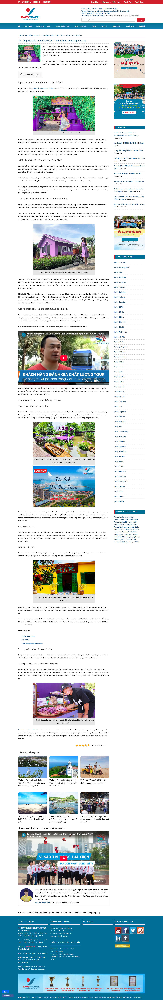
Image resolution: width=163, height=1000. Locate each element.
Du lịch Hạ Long (119, 297)
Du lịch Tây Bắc (119, 387)
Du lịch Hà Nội (119, 382)
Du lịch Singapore (120, 412)
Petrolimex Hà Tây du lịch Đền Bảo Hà (127, 173)
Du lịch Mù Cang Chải (121, 267)
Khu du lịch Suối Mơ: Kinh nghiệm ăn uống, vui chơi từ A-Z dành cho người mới (63, 819)
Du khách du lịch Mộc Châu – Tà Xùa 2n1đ (129, 181)
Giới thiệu (28, 26)
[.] (19, 26)
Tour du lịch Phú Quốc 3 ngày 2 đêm (126, 542)
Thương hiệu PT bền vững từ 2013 (93, 15)
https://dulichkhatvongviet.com (35, 969)
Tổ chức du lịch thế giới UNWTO (61, 954)
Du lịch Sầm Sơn (119, 322)
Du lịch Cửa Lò (119, 327)
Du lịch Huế (118, 407)
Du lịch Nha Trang (120, 357)
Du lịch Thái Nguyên (121, 481)
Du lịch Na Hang (119, 287)
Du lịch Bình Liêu (120, 292)
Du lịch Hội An (118, 491)
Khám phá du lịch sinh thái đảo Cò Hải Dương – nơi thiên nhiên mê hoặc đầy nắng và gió (31, 783)
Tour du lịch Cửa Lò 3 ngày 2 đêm (125, 532)
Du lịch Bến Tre (119, 496)
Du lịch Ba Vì (118, 372)
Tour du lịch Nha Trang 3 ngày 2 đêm (127, 537)
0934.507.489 (34, 960)
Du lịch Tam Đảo (119, 377)
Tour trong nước (43, 26)
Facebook (7, 996)
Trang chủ (21, 35)
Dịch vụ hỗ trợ (80, 26)
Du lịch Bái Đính (119, 456)
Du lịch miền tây (119, 392)
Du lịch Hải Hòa (119, 342)
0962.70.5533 (23, 960)
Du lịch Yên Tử (119, 461)
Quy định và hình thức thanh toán (62, 931)
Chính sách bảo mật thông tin (60, 933)
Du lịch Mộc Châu (120, 282)
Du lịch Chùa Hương (121, 431)
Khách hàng (116, 2)
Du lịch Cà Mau (119, 466)
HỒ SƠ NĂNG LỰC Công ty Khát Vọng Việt (96, 13)
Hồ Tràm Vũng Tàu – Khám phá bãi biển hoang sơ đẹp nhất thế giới (32, 819)
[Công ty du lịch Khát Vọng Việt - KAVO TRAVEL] (29, 14)
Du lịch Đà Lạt (119, 362)
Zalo (5, 992)
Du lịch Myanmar (120, 446)
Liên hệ (142, 26)
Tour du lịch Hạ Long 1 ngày (123, 517)
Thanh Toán (128, 2)
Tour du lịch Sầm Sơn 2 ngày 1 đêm (126, 529)
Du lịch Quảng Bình (120, 347)
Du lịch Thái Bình (120, 476)
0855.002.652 (23, 962)
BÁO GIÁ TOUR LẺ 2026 (90, 9)
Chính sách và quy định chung (61, 928)
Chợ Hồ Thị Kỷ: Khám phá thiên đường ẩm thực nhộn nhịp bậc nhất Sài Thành (94, 819)
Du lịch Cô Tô (118, 307)
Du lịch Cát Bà (119, 312)
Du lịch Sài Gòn (119, 397)
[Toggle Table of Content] (37, 75)
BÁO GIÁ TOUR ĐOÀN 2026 (108, 9)
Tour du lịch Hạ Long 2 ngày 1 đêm (126, 519)
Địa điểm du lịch (31, 35)
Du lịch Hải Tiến (119, 337)
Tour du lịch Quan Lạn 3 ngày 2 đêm (126, 527)
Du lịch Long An (119, 486)
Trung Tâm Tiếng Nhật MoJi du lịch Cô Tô (128, 151)
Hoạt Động (95, 2)
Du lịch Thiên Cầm (120, 332)
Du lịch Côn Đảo (119, 441)
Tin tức (104, 26)
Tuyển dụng (139, 2)
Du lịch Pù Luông (120, 402)
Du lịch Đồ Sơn (119, 317)
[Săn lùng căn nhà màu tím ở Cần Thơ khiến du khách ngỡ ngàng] (29, 53)
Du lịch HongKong (120, 451)
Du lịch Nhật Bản (119, 421)
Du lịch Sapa (118, 272)
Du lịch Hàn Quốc (120, 437)
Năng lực (105, 2)
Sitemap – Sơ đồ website (59, 936)
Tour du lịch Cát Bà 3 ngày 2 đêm (125, 522)
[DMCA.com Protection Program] (122, 946)
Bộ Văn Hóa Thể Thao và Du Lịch (62, 949)
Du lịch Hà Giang (120, 262)
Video (94, 26)
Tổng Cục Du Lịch (56, 951)
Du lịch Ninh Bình (120, 471)
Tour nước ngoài (62, 26)
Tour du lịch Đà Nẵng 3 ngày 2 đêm (126, 534)
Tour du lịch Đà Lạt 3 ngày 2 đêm (125, 539)
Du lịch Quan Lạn (120, 302)
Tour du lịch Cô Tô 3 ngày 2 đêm (125, 524)
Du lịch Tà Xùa (119, 501)
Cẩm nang (116, 26)
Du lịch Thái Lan (119, 416)
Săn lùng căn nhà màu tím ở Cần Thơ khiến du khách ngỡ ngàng (62, 35)
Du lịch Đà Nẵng (119, 352)
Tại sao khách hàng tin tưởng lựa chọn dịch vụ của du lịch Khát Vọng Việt (105, 11)
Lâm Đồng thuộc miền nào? (32, 643)
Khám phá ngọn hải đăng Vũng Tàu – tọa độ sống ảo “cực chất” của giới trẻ (63, 783)
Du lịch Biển (118, 426)
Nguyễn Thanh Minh (42, 902)
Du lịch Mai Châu (120, 277)
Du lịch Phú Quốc (120, 367)
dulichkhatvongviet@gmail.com (34, 966)
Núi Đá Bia (26, 640)
